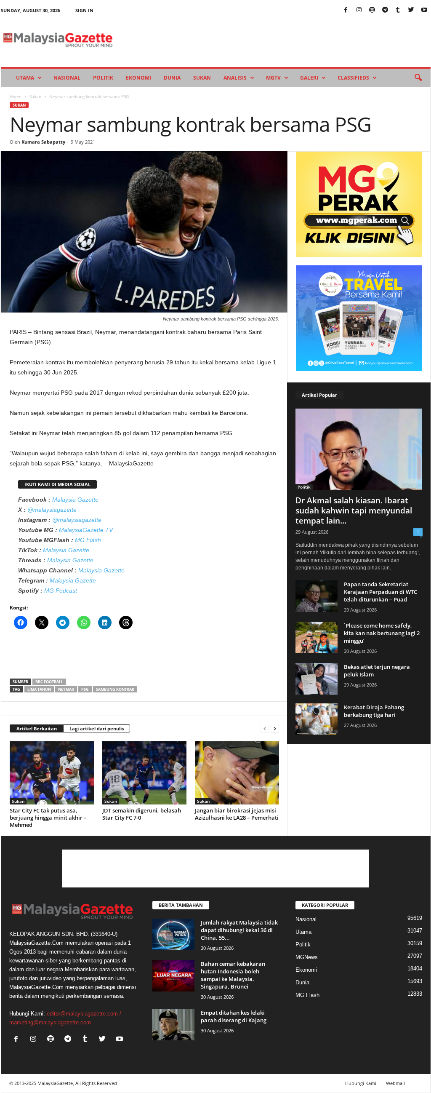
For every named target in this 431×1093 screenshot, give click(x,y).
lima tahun (39, 689)
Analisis (235, 77)
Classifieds (353, 77)
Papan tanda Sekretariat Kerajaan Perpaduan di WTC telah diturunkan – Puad (380, 591)
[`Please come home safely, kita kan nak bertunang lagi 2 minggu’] (316, 637)
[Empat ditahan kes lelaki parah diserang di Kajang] (173, 1024)
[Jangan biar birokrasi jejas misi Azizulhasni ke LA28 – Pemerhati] (237, 772)
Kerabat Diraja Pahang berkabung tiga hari (374, 711)
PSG (85, 689)
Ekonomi (138, 77)
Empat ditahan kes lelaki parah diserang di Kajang (233, 1016)
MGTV (273, 77)
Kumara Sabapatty (43, 142)
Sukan (202, 77)
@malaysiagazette (52, 509)
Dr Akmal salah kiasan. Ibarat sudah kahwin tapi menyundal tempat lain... (353, 510)
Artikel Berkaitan (36, 728)
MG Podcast (60, 590)
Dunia (172, 77)
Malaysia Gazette (75, 499)
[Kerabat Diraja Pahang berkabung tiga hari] (316, 719)
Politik (103, 77)
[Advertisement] (144, 656)
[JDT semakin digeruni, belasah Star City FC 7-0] (144, 772)
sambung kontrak (115, 689)
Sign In (84, 10)
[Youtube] (424, 10)
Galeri (309, 77)
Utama (25, 77)
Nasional (66, 77)
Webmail (395, 1083)
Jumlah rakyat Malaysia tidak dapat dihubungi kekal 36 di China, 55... (239, 930)
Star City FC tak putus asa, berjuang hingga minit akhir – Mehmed (48, 817)
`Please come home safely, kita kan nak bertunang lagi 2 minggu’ (382, 633)
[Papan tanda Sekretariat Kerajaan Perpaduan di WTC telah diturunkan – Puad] (316, 596)
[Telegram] (385, 10)
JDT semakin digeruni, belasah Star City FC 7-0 (141, 814)
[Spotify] (372, 10)
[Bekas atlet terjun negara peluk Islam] (316, 679)
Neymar (66, 689)
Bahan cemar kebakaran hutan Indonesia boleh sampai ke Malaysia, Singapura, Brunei (233, 975)
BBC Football (49, 681)
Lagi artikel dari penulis (96, 728)
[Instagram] (359, 10)
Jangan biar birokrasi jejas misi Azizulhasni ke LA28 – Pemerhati (237, 814)
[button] (418, 78)
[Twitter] (411, 10)
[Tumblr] (398, 10)
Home (15, 96)
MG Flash (88, 540)
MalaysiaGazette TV (86, 529)
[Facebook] (346, 10)
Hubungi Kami (360, 1083)
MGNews (306, 957)
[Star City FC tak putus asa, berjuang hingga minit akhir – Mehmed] (52, 772)
